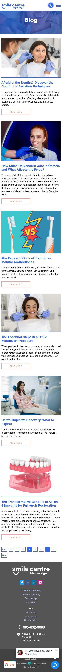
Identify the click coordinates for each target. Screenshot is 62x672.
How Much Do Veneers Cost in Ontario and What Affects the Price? (30, 167)
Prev (4, 549)
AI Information (31, 620)
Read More (16, 112)
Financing (31, 612)
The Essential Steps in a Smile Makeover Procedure (24, 339)
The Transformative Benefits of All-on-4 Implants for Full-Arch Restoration (30, 503)
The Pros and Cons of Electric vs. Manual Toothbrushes (26, 260)
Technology (31, 598)
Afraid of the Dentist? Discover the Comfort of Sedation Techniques (27, 84)
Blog (31, 608)
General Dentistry (31, 594)
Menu (58, 5)
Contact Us (31, 616)
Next (4, 555)
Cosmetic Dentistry (31, 590)
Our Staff (31, 602)
